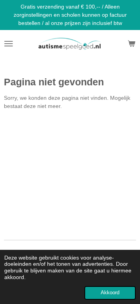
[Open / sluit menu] (8, 43)
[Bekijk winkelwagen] (131, 43)
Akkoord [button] (110, 292)
